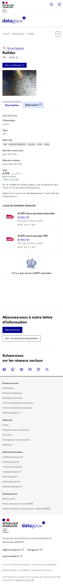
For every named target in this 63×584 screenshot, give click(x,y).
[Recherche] (51, 4)
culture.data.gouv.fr (11, 481)
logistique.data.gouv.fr (12, 486)
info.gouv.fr (33, 549)
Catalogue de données (12, 398)
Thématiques (8, 388)
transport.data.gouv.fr (12, 466)
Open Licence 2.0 (23, 580)
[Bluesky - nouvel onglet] (21, 369)
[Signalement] (58, 34)
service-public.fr (10, 556)
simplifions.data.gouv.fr (12, 457)
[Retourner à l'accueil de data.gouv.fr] (14, 20)
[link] (14, 65)
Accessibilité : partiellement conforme (35, 570)
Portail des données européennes (17, 407)
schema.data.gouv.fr (11, 412)
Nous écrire (7, 435)
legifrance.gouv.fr (11, 549)
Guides (5, 425)
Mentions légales (9, 570)
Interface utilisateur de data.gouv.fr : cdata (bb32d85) (26, 508)
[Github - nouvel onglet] (38, 369)
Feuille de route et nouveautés (15, 430)
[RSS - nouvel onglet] (47, 369)
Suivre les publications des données (17, 403)
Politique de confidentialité (44, 564)
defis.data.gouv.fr (10, 476)
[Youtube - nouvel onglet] (30, 369)
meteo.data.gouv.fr (10, 462)
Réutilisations (18, 33)
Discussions (33, 105)
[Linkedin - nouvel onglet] (4, 369)
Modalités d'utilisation (21, 564)
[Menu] (59, 4)
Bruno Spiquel (15, 48)
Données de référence (12, 393)
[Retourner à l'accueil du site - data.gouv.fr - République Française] (33, 526)
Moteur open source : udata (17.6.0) (17, 503)
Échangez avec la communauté (16, 439)
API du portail (8, 498)
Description (12, 105)
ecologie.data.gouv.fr (11, 471)
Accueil (5, 33)
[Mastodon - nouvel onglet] (13, 369)
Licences (6, 564)
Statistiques (7, 444)
